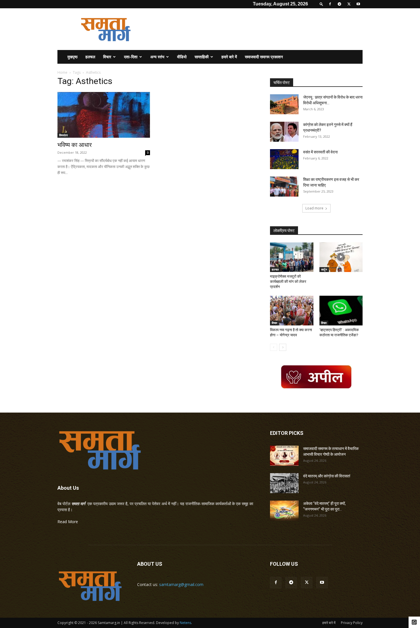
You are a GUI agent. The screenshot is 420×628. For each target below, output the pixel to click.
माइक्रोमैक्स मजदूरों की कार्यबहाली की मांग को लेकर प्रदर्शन (288, 281)
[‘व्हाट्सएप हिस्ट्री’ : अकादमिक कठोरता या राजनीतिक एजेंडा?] (341, 310)
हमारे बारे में (229, 56)
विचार (107, 56)
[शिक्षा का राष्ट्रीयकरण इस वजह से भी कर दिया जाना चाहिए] (284, 187)
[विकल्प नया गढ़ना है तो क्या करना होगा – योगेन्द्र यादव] (291, 310)
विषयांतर (63, 135)
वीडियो (182, 56)
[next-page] (282, 347)
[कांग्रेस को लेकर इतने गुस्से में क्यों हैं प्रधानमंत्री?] (284, 132)
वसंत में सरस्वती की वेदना (320, 152)
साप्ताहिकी (202, 56)
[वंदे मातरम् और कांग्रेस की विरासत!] (284, 483)
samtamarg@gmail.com (181, 584)
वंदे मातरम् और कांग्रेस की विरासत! (326, 476)
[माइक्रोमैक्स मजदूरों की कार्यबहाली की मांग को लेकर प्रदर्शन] (291, 257)
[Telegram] (339, 4)
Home (62, 72)
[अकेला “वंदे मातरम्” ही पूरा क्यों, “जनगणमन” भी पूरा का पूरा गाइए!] (284, 511)
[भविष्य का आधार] (103, 115)
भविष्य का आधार (74, 144)
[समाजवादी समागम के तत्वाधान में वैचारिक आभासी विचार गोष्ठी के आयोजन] (284, 456)
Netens (185, 622)
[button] (321, 4)
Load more (314, 208)
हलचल (90, 56)
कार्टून (324, 269)
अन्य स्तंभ (157, 56)
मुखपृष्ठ (72, 56)
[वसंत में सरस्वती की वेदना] (284, 159)
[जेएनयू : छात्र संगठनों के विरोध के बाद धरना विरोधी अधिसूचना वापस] (284, 104)
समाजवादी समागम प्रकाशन (264, 56)
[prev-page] (273, 347)
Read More (67, 521)
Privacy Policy (352, 622)
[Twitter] (349, 4)
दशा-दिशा (130, 56)
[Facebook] (330, 4)
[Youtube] (358, 4)
